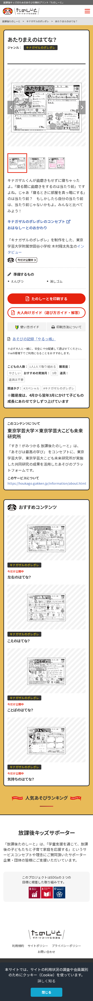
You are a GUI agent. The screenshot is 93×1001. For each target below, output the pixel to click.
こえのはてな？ (18, 640)
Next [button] (82, 107)
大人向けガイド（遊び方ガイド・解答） (49, 312)
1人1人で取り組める (42, 366)
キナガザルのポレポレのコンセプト (36, 221)
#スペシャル (31, 388)
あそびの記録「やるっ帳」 (34, 338)
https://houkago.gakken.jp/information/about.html (46, 483)
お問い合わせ (46, 952)
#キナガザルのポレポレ (58, 388)
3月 (54, 373)
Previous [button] (10, 107)
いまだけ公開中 (22, 260)
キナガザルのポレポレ (40, 47)
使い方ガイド (29, 327)
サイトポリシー (38, 946)
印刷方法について (69, 327)
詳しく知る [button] (46, 980)
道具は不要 (16, 379)
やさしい (15, 373)
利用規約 (18, 946)
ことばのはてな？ (20, 710)
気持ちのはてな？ (20, 779)
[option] (46, 107)
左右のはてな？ (19, 577)
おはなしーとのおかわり (27, 227)
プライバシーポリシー (66, 946)
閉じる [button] (46, 992)
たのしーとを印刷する (49, 298)
